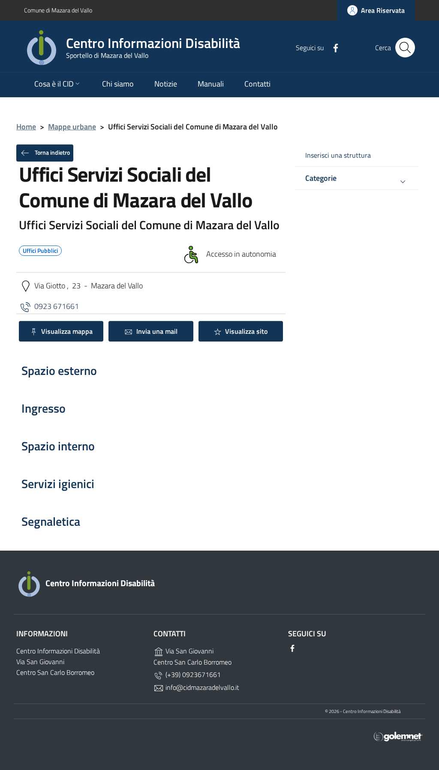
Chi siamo (118, 84)
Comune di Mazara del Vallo (58, 10)
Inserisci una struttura (338, 155)
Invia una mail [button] (156, 331)
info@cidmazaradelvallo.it (201, 687)
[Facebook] (332, 47)
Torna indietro (51, 151)
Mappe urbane (72, 126)
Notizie (165, 84)
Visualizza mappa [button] (66, 331)
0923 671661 (56, 306)
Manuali (211, 84)
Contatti (257, 84)
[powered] (398, 736)
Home (26, 126)
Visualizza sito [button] (245, 331)
